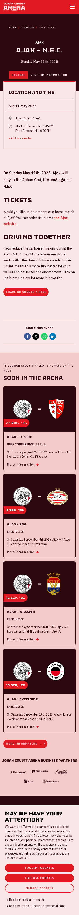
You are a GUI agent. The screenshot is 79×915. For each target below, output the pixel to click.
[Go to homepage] (14, 7)
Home (12, 27)
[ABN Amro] (39, 772)
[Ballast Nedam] (50, 781)
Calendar (27, 27)
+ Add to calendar (20, 138)
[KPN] (28, 781)
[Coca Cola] (61, 772)
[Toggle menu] (72, 6)
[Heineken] (17, 772)
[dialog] (39, 860)
